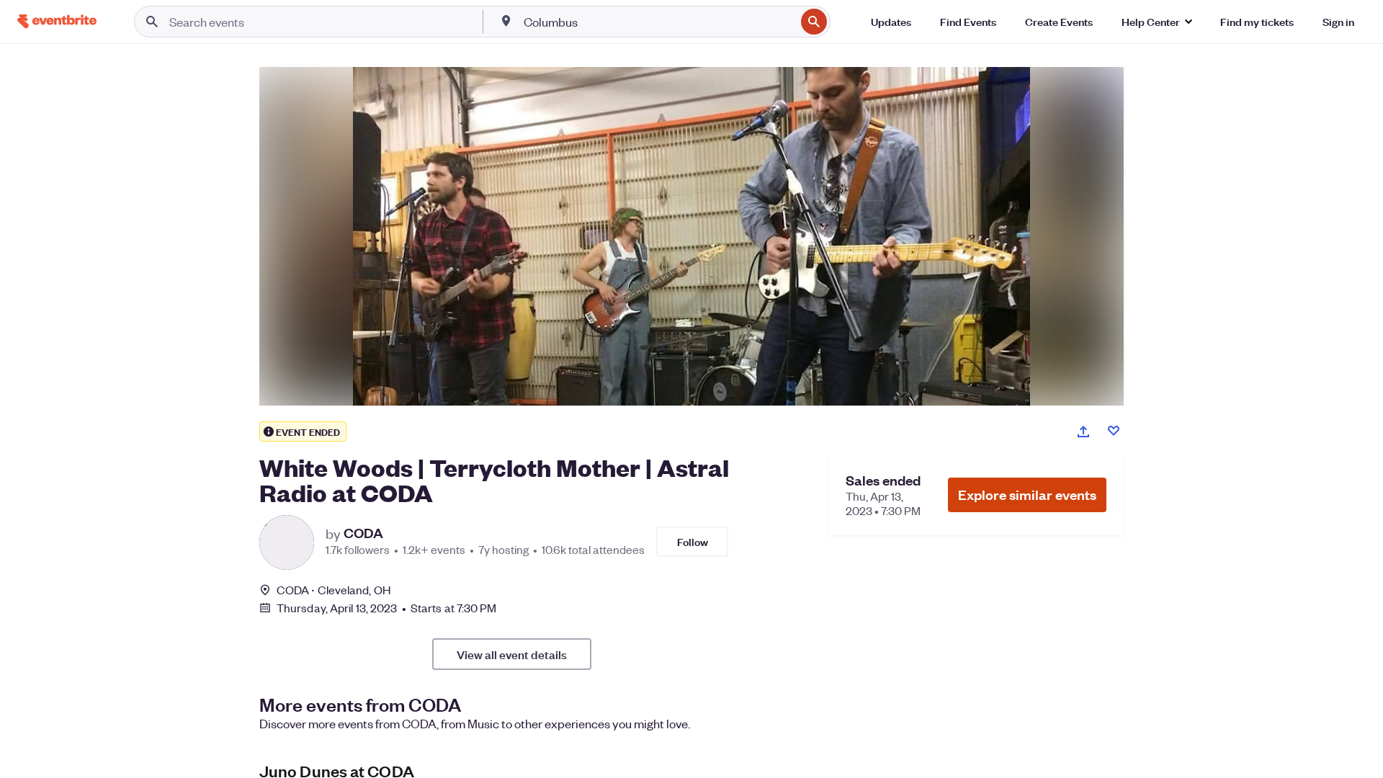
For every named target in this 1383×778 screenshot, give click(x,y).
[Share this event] (1083, 431)
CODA (363, 533)
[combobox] (658, 21)
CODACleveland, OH (333, 589)
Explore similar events (1027, 495)
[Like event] (1114, 431)
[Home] (57, 21)
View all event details (512, 654)
